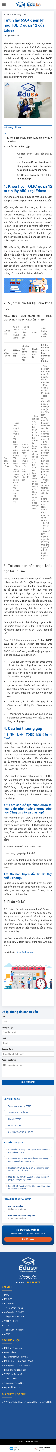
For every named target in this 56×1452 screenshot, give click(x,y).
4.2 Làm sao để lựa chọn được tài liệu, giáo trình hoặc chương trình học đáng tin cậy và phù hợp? (34, 166)
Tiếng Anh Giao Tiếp (14, 1316)
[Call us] (30, 1277)
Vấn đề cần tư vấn (9, 1060)
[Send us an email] (25, 1277)
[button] (4, 4)
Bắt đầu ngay (28, 1239)
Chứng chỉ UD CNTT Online (17, 1365)
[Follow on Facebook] (21, 1277)
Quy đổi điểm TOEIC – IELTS (20, 1132)
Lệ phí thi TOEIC (15, 1126)
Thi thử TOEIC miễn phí (18, 1113)
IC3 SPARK (9, 1303)
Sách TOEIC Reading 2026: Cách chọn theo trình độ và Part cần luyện (29, 1187)
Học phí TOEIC (14, 1119)
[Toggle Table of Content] (6, 134)
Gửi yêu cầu (28, 1082)
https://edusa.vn (24, 952)
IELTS (15, 1321)
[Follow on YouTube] (35, 1277)
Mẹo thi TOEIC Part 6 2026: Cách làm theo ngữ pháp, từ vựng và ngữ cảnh (28, 1178)
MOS (6, 1294)
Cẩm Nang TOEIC (19, 14)
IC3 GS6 (8, 1299)
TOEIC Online (10, 1378)
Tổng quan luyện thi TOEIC (19, 1106)
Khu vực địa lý (7, 1049)
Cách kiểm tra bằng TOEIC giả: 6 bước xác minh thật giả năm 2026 (28, 1151)
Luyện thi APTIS (12, 1387)
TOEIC (7, 1325)
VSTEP (7, 1321)
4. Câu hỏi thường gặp (18, 146)
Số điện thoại (7, 1027)
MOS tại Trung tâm (13, 1348)
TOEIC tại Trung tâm (14, 1374)
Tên (3, 1017)
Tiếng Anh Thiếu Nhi (14, 1329)
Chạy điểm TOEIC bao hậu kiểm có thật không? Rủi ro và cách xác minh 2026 (28, 1160)
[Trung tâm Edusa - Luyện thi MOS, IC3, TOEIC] (28, 4)
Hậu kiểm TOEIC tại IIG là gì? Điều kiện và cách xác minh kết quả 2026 (28, 1169)
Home (6, 14)
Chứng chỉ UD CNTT (14, 1312)
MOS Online (10, 1352)
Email (4, 1038)
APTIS (7, 1334)
